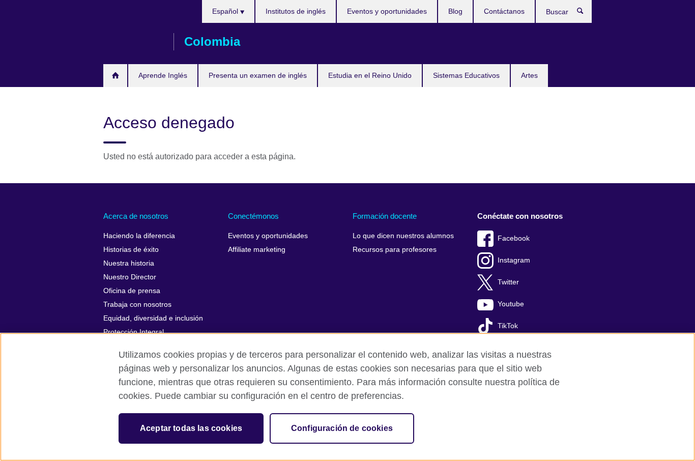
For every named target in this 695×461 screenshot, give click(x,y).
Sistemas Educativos (466, 75)
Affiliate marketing (256, 249)
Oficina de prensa (131, 291)
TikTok (508, 326)
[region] (347, 397)
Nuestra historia (128, 263)
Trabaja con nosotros (137, 304)
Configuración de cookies (342, 428)
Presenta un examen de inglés (258, 75)
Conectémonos (253, 216)
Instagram (514, 260)
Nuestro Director (129, 277)
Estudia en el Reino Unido (370, 75)
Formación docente (385, 216)
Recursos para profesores (395, 249)
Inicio (115, 75)
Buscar (585, 13)
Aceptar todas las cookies (191, 428)
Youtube (511, 304)
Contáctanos (504, 11)
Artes (529, 75)
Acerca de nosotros (135, 216)
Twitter (508, 282)
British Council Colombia (133, 41)
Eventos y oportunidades (387, 11)
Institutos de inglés (296, 11)
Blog (455, 11)
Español (226, 11)
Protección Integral (133, 332)
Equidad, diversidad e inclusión (153, 318)
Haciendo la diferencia (139, 236)
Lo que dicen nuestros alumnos (403, 236)
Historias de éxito (131, 249)
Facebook (514, 238)
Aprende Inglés (162, 75)
